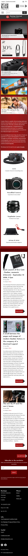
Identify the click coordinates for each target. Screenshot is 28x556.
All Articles (21, 456)
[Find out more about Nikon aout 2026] (14, 86)
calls (18, 147)
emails (22, 147)
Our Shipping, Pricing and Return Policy (10, 522)
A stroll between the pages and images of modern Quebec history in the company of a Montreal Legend (14, 339)
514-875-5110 (6, 504)
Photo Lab (18, 498)
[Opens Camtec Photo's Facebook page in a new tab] (5, 545)
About (17, 493)
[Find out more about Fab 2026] (14, 48)
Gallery (18, 495)
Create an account (10, 1)
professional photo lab (6, 128)
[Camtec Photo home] (4, 6)
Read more (19, 311)
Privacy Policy (22, 477)
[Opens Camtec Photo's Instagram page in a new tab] (2, 545)
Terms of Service (4, 478)
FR (26, 1)
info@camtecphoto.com (7, 539)
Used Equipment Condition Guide (9, 519)
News (10, 281)
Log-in (3, 1)
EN (23, 1)
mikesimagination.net (8, 552)
